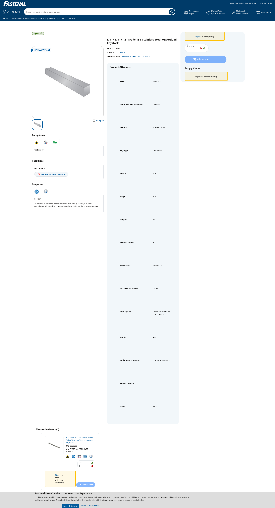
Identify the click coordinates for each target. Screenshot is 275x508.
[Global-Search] (172, 12)
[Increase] (204, 48)
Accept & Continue (70, 506)
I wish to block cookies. (91, 505)
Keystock (71, 18)
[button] (243, 3)
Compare (100, 120)
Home (5, 18)
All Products (17, 18)
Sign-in (198, 36)
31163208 (120, 52)
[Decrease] (201, 48)
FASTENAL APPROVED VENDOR (136, 56)
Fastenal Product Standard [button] (53, 174)
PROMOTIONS (266, 3)
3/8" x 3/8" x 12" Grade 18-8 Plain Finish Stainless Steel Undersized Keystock (79, 440)
